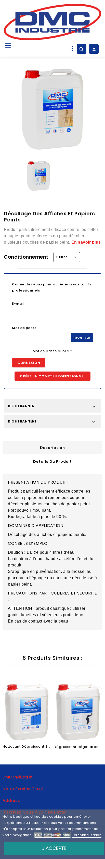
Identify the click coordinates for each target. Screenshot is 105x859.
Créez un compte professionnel (52, 376)
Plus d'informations (52, 834)
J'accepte (54, 848)
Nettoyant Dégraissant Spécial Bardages (27, 746)
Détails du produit (52, 461)
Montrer (82, 338)
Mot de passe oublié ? (52, 351)
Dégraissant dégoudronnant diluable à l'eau (78, 746)
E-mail (18, 303)
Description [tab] (52, 447)
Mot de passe (24, 327)
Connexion (28, 362)
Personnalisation (86, 834)
